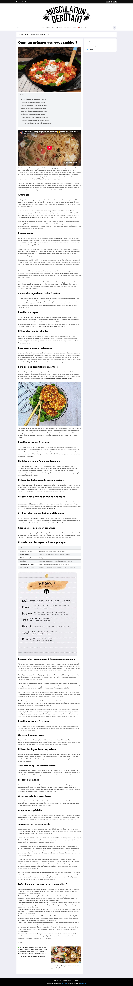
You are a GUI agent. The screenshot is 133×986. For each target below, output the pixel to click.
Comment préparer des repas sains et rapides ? (58, 379)
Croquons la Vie (50, 508)
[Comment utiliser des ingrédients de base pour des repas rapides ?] (66, 954)
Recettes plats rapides (24, 343)
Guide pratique (45, 28)
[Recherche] (109, 28)
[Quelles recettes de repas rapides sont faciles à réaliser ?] (33, 950)
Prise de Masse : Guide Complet (61, 28)
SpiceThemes (83, 983)
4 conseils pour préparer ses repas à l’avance (52, 326)
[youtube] (116, 2)
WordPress (64, 983)
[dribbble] (111, 2)
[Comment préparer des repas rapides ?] (49, 69)
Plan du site (92, 42)
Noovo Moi (60, 523)
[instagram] (114, 2)
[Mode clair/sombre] (114, 28)
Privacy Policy (92, 46)
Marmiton (30, 456)
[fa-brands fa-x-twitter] (109, 2)
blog (74, 28)
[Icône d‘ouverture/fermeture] (17, 28)
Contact (91, 49)
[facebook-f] (107, 2)
